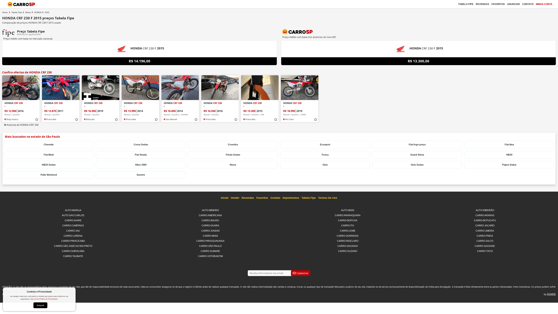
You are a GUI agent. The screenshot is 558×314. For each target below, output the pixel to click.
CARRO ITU (347, 225)
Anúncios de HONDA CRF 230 (22, 125)
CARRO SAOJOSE (485, 246)
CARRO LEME (347, 231)
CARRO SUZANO (347, 251)
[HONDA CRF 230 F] (21, 87)
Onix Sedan (417, 165)
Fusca (325, 155)
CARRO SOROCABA (73, 251)
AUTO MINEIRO (210, 210)
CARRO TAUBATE (73, 256)
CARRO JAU (73, 231)
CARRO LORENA (73, 236)
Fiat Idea (509, 144)
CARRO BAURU (210, 220)
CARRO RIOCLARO (347, 241)
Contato (528, 4)
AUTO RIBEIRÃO (485, 210)
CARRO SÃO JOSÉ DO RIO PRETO (73, 246)
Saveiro (141, 175)
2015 (47, 12)
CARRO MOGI (210, 236)
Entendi (40, 305)
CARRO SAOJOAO (347, 246)
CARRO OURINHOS (347, 236)
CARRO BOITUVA (347, 220)
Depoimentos (291, 197)
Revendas (482, 4)
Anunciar (513, 4)
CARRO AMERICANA (210, 215)
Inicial (224, 197)
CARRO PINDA (485, 236)
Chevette (49, 144)
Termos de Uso (327, 197)
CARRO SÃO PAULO (210, 246)
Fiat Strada (141, 155)
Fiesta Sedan (233, 155)
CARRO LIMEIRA (485, 231)
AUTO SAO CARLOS (73, 215)
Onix (325, 165)
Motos (28, 12)
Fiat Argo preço (417, 144)
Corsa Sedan (141, 144)
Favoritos (498, 4)
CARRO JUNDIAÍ (210, 231)
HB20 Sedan (49, 165)
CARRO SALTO (484, 241)
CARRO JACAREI (484, 225)
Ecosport (325, 144)
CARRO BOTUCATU (485, 220)
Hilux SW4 (140, 165)
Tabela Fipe (465, 4)
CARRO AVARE (73, 220)
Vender (235, 197)
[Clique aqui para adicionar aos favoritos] (36, 119)
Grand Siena (417, 155)
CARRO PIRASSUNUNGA (210, 241)
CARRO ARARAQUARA (348, 215)
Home (5, 12)
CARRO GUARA (210, 225)
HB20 (509, 155)
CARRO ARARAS (484, 215)
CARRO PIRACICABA (73, 241)
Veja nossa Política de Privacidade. (44, 299)
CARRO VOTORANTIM (210, 256)
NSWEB (551, 294)
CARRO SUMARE (210, 251)
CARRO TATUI (485, 251)
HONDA (37, 12)
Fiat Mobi (49, 155)
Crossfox (233, 144)
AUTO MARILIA (73, 210)
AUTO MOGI (347, 210)
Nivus (233, 165)
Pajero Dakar (509, 165)
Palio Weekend (49, 175)
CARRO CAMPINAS (73, 225)
